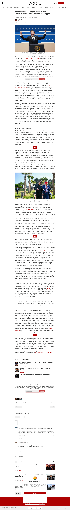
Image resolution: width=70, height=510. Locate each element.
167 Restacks (29, 399)
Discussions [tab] (23, 461)
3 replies (20, 438)
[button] (4, 7)
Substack (59, 508)
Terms (8, 508)
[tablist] (20, 417)
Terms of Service (41, 495)
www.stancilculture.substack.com (43, 352)
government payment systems (32, 58)
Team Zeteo (22, 375)
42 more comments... (19, 456)
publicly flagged (30, 209)
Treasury (48, 288)
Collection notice (12, 508)
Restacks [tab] (22, 416)
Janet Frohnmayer (21, 427)
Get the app (39, 508)
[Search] (54, 3)
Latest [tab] (19, 461)
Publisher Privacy (8, 507)
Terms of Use (36, 496)
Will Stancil (20, 19)
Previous (19, 406)
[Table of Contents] (1, 255)
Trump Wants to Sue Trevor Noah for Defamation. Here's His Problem (30, 465)
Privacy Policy (27, 496)
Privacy (5, 508)
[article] (35, 468)
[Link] (13, 129)
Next (51, 406)
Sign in (66, 3)
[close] (45, 477)
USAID (16, 289)
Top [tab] (16, 461)
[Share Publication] (56, 3)
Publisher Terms (13, 507)
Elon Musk (44, 60)
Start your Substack (33, 508)
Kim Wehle (21, 470)
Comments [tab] (18, 416)
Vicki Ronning (20, 442)
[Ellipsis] (54, 427)
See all (17, 493)
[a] (50, 487)
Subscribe (61, 3)
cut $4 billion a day (44, 250)
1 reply (20, 451)
